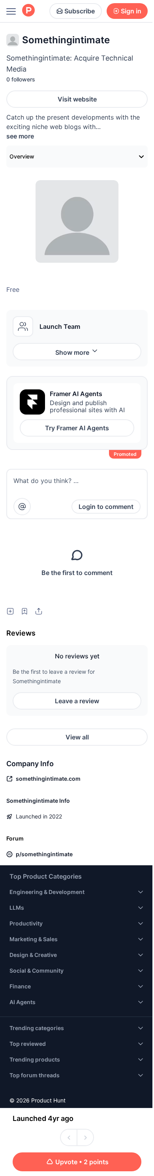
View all (77, 737)
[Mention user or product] (22, 506)
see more (20, 136)
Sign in (131, 11)
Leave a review (77, 701)
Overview (21, 156)
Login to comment (106, 507)
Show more (72, 352)
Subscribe (79, 11)
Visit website (77, 99)
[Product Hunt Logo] (28, 11)
